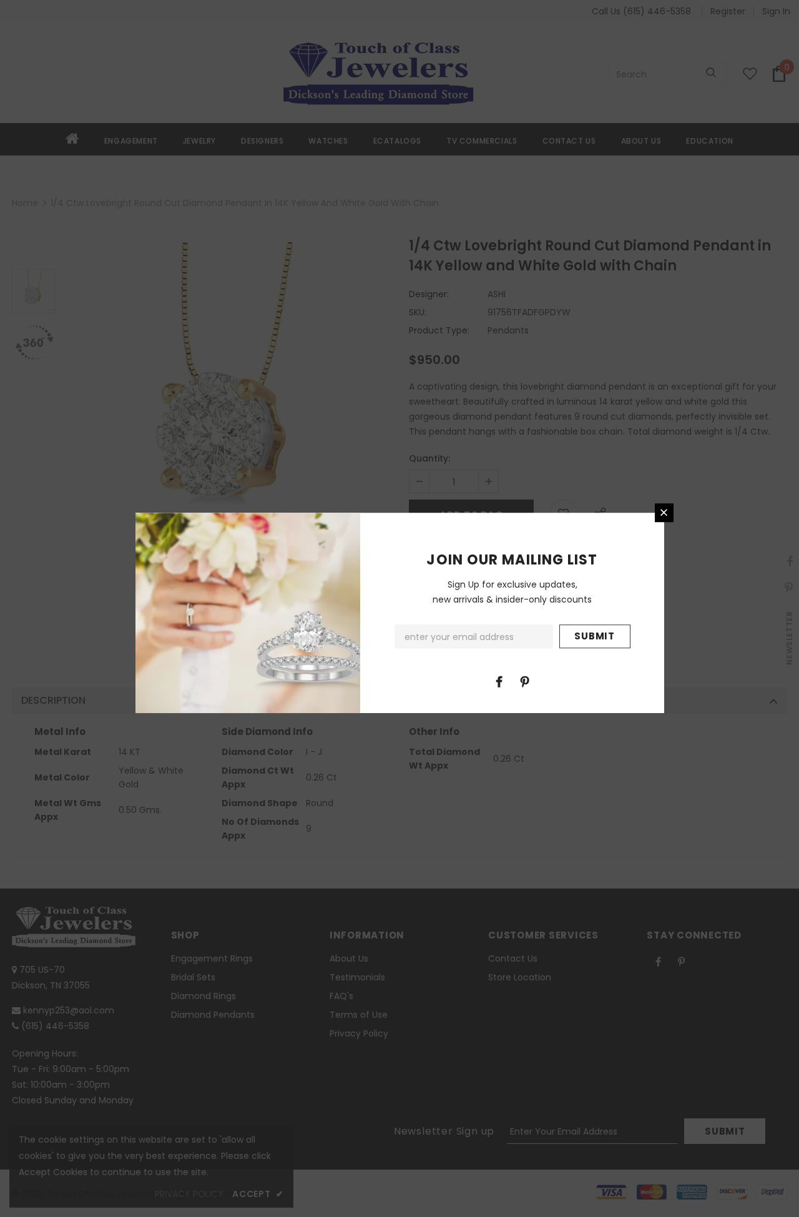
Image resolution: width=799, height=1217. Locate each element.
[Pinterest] (525, 681)
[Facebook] (499, 681)
